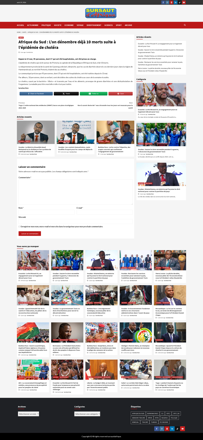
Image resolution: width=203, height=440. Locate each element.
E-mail (80, 208)
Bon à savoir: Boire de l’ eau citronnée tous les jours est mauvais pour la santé (105, 105)
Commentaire (25, 177)
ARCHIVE (128, 25)
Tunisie (154, 422)
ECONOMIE (69, 25)
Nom (21, 208)
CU (162, 413)
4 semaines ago (25, 154)
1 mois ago (103, 154)
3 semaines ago (162, 390)
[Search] (184, 25)
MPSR (150, 418)
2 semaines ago (93, 352)
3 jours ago (160, 280)
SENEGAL (135, 422)
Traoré (145, 422)
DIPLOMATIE (73, 340)
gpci (168, 413)
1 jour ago (142, 154)
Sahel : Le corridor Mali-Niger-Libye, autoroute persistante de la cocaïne (135, 384)
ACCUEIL (20, 25)
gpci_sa (176, 413)
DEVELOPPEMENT (150, 104)
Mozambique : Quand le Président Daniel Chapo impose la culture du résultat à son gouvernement (169, 348)
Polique (174, 418)
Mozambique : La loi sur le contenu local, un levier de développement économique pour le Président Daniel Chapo (170, 311)
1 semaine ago (162, 317)
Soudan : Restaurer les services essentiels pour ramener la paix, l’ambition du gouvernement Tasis (160, 63)
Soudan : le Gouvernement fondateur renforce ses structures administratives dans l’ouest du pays (135, 310)
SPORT (119, 25)
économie (164, 422)
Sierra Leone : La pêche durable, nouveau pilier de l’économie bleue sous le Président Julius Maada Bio (159, 69)
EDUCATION (97, 303)
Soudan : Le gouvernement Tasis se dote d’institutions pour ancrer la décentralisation (66, 310)
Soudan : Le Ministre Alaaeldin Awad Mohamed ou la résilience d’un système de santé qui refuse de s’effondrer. (35, 149)
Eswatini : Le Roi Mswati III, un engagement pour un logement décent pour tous (160, 45)
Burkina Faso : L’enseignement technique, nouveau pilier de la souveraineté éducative (98, 310)
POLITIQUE (46, 25)
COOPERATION (30, 377)
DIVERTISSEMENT (94, 25)
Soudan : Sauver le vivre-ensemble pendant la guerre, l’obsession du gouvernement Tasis (161, 51)
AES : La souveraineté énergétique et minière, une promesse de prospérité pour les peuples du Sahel (33, 385)
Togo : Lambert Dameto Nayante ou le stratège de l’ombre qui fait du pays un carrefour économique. (169, 385)
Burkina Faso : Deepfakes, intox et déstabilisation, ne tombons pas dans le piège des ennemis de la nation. (101, 348)
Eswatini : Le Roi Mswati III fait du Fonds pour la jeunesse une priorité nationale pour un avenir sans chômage (66, 386)
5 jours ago (92, 315)
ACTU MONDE (32, 25)
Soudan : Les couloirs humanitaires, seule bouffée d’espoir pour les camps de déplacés (75, 148)
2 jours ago (143, 194)
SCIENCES (108, 25)
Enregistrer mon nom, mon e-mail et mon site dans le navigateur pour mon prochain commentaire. (62, 226)
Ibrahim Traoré (138, 418)
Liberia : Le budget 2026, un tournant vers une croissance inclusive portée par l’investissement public (101, 385)
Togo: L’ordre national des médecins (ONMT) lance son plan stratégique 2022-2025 (46, 105)
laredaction (29, 52)
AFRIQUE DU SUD (138, 413)
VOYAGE (80, 25)
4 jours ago (58, 315)
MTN (156, 418)
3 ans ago (23, 52)
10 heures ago (144, 114)
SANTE (21, 37)
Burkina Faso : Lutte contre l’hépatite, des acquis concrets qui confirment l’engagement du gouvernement (114, 149)
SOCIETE (57, 25)
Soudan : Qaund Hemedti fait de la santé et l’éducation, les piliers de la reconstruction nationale (32, 310)
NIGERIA (165, 418)
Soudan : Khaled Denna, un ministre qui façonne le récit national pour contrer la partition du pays (160, 57)
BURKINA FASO (152, 413)
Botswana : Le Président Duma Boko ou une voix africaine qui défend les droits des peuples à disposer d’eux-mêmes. (66, 349)
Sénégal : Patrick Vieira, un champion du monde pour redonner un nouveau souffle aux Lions (135, 348)
